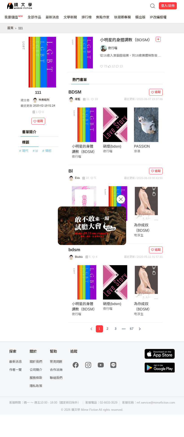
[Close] (120, 199)
